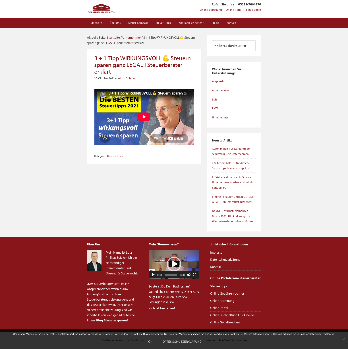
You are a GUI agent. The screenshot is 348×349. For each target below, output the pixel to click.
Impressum (217, 252)
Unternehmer (115, 156)
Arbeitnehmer (220, 90)
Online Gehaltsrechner (225, 322)
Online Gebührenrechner (227, 293)
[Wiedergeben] (153, 275)
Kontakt (215, 267)
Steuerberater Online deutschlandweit (101, 9)
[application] (174, 264)
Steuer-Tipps (218, 286)
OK (150, 341)
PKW (215, 108)
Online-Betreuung (211, 9)
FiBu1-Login (253, 9)
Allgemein (218, 81)
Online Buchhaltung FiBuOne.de (232, 315)
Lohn (215, 99)
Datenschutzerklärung (225, 259)
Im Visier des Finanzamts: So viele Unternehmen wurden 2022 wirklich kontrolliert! (233, 182)
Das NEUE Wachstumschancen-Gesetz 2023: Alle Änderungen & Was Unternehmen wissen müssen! (233, 216)
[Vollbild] (194, 275)
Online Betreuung (222, 301)
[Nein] (343, 339)
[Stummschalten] (189, 275)
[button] (174, 264)
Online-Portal (234, 9)
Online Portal (219, 308)
